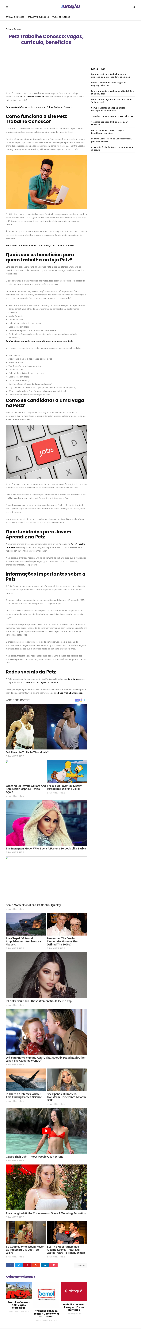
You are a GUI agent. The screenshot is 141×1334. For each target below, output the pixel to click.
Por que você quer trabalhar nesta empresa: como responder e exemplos (110, 75)
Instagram (42, 682)
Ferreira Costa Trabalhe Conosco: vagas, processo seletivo (111, 140)
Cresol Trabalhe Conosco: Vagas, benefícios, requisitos (107, 131)
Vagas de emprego (61, 17)
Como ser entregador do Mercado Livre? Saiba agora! (111, 100)
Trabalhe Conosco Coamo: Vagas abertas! (112, 116)
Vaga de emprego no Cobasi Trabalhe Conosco (48, 107)
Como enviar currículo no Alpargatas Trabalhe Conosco (46, 245)
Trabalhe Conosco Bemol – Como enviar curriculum (46, 1313)
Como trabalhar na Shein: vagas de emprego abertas (108, 84)
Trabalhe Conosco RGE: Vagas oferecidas (19, 1305)
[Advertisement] (46, 71)
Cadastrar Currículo (38, 17)
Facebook (31, 682)
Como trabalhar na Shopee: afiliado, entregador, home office (109, 109)
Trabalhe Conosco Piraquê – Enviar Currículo (74, 1307)
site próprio (72, 678)
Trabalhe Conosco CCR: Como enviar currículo (109, 123)
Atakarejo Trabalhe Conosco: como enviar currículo (112, 148)
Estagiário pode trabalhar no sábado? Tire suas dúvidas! (112, 92)
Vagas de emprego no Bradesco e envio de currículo (47, 341)
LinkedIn (53, 682)
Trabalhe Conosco (15, 17)
